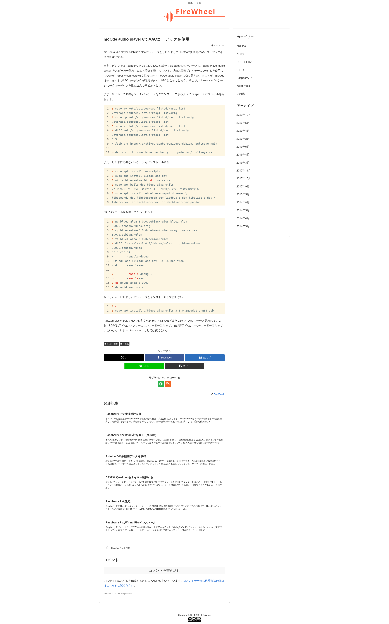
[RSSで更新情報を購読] (168, 384)
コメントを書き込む (164, 570)
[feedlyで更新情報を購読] (161, 384)
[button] (184, 366)
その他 (126, 343)
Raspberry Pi (112, 343)
